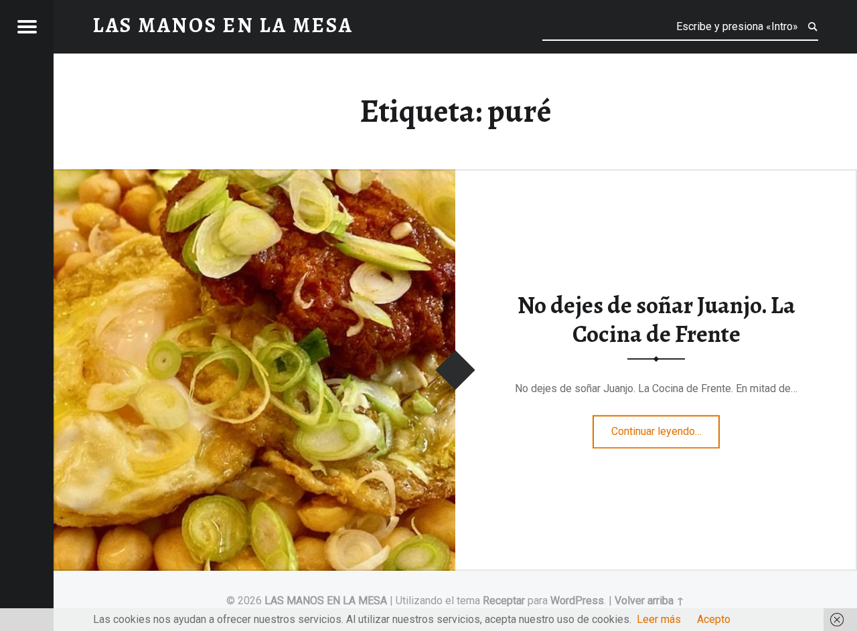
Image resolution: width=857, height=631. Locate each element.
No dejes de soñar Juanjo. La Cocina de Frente (656, 320)
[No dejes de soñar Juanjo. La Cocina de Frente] (254, 177)
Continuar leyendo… (665, 427)
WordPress (577, 600)
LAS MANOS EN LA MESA (325, 600)
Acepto (713, 619)
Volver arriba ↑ (649, 600)
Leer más (659, 619)
